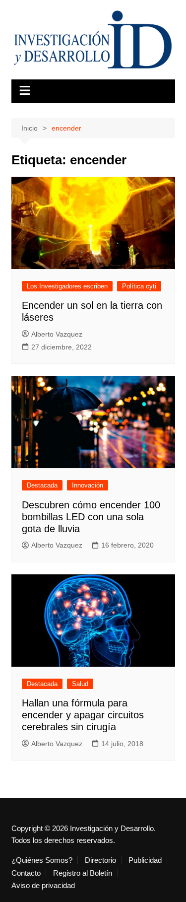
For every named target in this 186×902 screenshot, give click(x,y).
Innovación (87, 485)
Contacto (26, 873)
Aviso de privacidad (43, 886)
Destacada (42, 485)
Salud (80, 684)
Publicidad (145, 860)
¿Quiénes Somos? (41, 860)
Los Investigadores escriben (67, 286)
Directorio (100, 860)
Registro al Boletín (82, 873)
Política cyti (139, 286)
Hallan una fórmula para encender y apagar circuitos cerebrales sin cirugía (83, 714)
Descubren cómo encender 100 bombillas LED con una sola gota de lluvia (91, 516)
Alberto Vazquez (56, 334)
